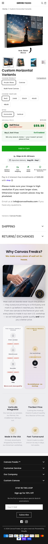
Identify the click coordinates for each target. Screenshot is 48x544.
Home (4, 9)
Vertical (20, 114)
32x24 (24, 98)
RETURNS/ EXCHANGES (18, 236)
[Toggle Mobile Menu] (4, 3)
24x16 (15, 98)
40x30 (34, 98)
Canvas (22, 82)
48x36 (6, 104)
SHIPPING (8, 226)
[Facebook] (21, 522)
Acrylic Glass (9, 82)
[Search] (42, 3)
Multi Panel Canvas (11, 88)
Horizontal (8, 114)
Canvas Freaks (15, 216)
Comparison (41, 78)
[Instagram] (26, 522)
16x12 (6, 98)
